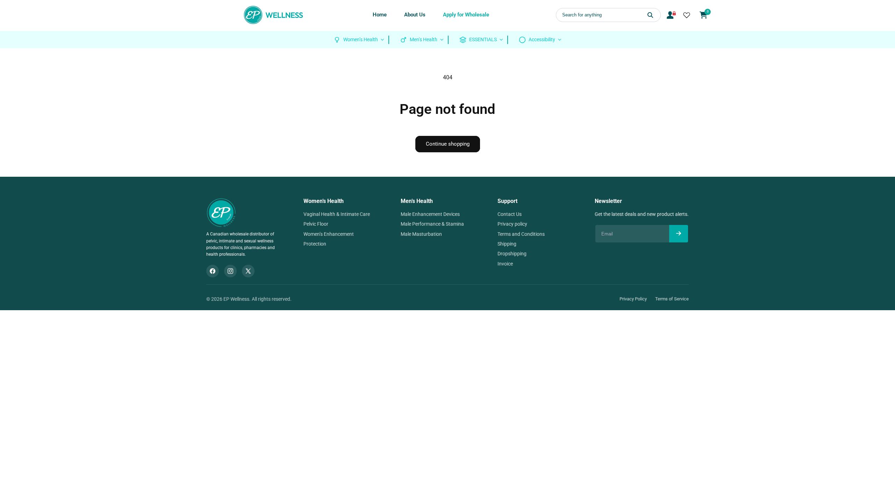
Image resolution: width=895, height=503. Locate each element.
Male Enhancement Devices (430, 214)
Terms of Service (672, 298)
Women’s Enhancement (328, 234)
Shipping (506, 244)
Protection (314, 244)
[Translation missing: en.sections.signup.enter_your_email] (678, 233)
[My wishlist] (686, 15)
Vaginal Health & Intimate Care (336, 214)
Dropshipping (512, 253)
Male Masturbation (421, 234)
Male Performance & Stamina (432, 224)
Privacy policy (512, 224)
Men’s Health (417, 201)
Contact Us (509, 214)
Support (507, 201)
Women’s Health (323, 201)
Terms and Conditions (521, 234)
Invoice (505, 264)
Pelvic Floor (315, 224)
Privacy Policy (633, 298)
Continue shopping (448, 144)
